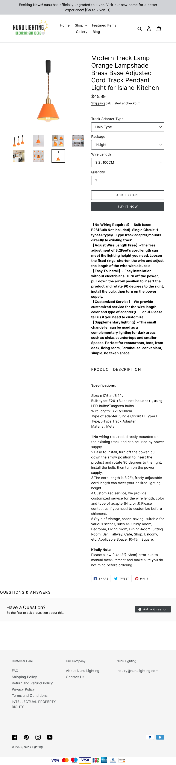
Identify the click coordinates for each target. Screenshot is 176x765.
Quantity (98, 172)
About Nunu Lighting (82, 671)
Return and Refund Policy (32, 683)
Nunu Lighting (33, 747)
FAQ (15, 671)
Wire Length (101, 154)
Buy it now (127, 206)
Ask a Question (155, 609)
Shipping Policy (24, 677)
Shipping (98, 103)
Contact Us (75, 677)
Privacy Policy (23, 689)
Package (98, 136)
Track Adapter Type (107, 119)
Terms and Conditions (29, 695)
